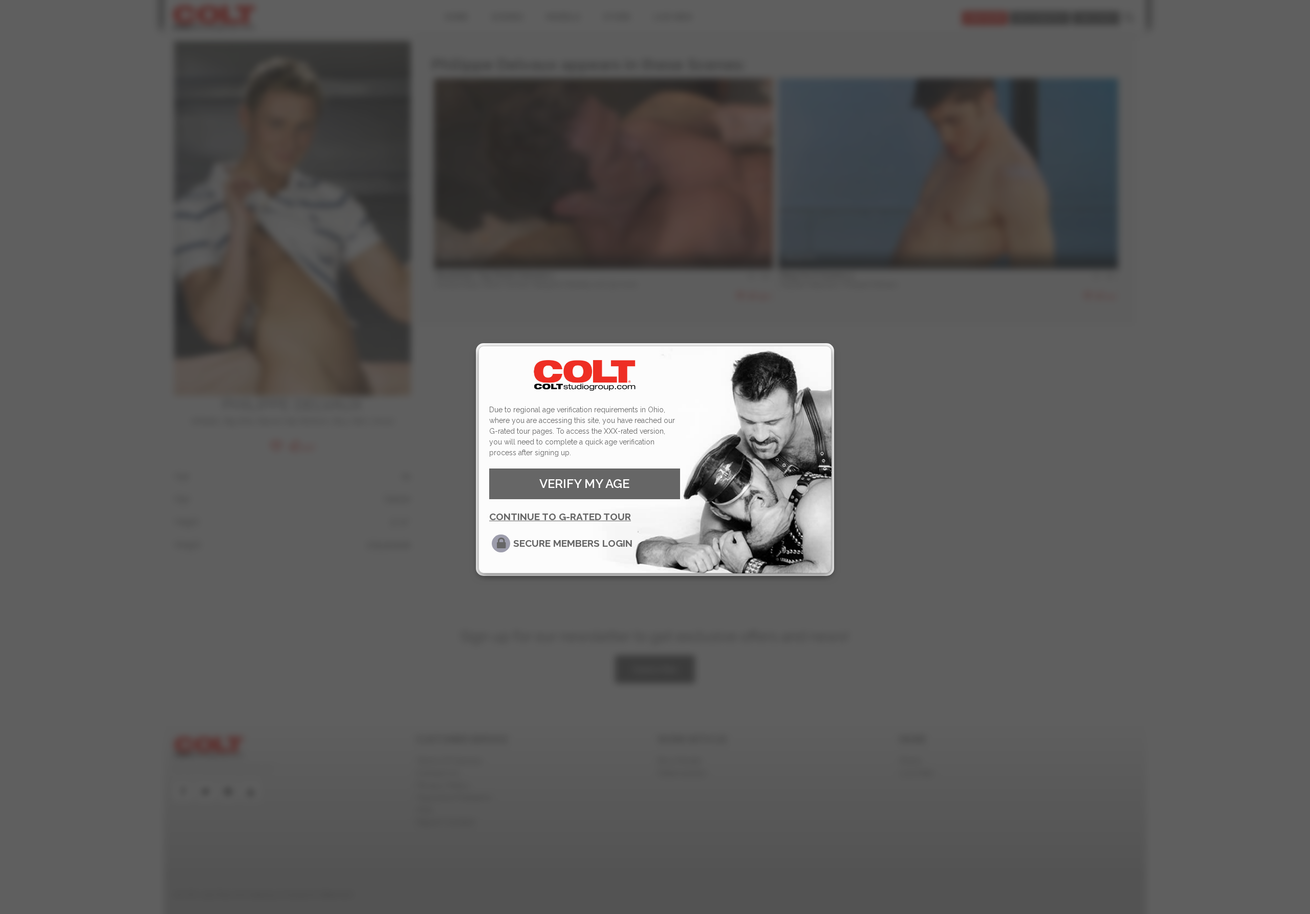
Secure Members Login (572, 543)
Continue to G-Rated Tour (560, 516)
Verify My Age (584, 483)
